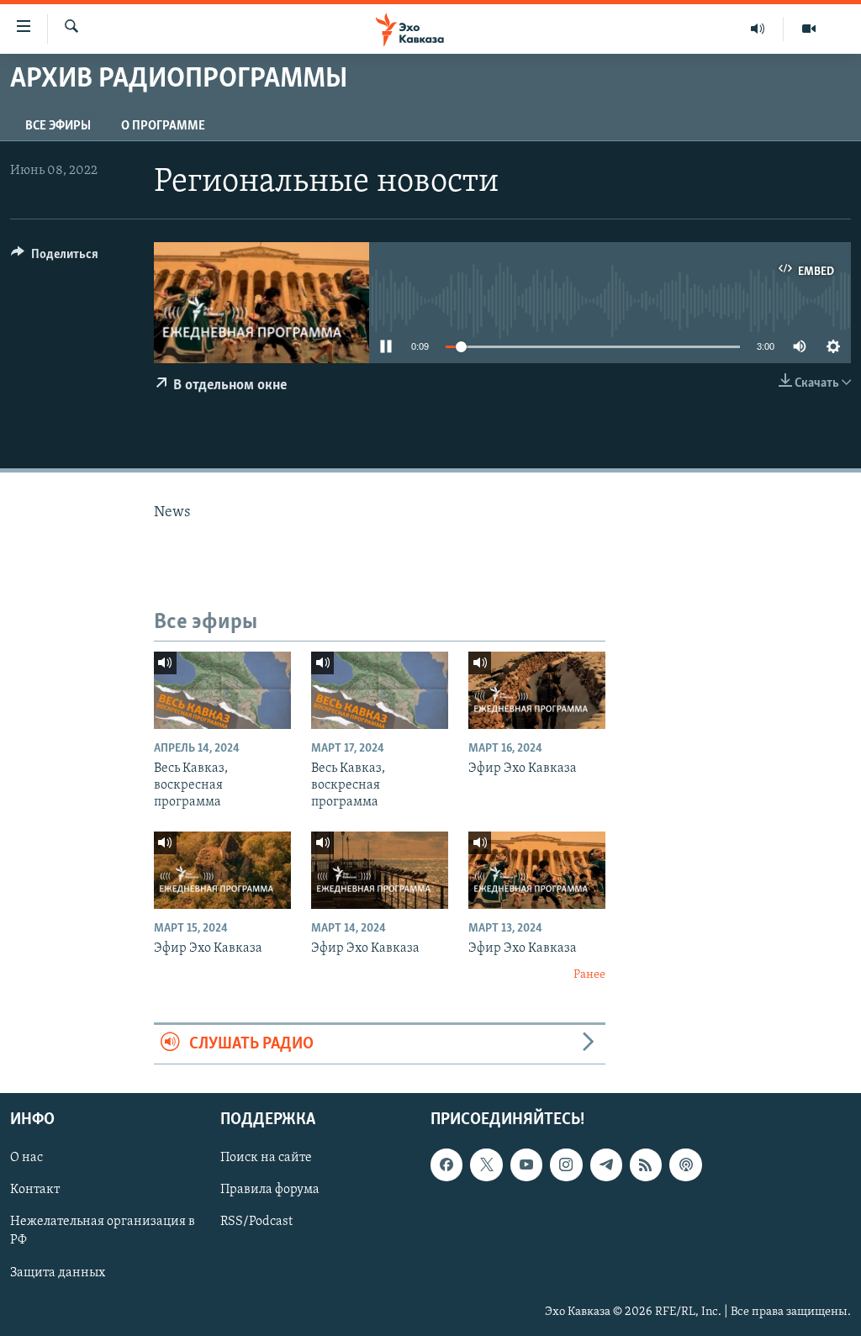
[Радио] (758, 28)
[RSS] (646, 1164)
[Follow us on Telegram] (606, 1164)
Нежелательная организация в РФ (102, 1231)
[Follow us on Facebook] (446, 1164)
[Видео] (809, 28)
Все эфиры (58, 126)
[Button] (54, 258)
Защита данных (57, 1272)
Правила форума (270, 1189)
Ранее (589, 975)
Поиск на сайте (266, 1157)
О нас (26, 1157)
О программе (163, 126)
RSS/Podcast (256, 1221)
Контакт (35, 1189)
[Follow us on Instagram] (566, 1164)
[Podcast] (685, 1164)
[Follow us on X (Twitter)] (486, 1164)
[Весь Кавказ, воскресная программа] (222, 690)
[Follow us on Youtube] (526, 1164)
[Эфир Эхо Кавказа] (536, 690)
